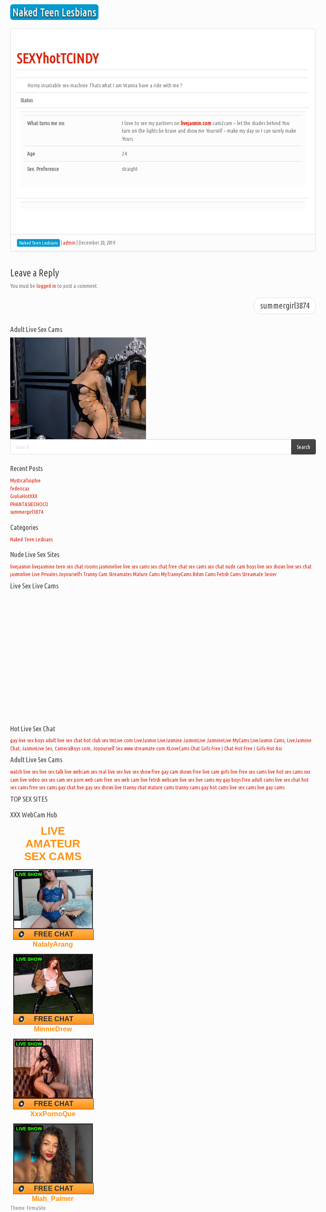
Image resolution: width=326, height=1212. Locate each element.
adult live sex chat (63, 740)
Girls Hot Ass (269, 748)
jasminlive (20, 574)
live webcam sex (81, 772)
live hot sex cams (285, 772)
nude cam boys (240, 566)
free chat (178, 566)
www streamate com (144, 748)
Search (303, 447)
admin (69, 242)
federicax (19, 488)
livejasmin (20, 566)
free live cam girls (211, 772)
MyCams (241, 740)
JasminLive (194, 740)
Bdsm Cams (204, 574)
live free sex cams (248, 772)
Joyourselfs (70, 574)
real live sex (110, 772)
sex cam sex (61, 780)
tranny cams (187, 787)
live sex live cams (197, 780)
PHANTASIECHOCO (29, 504)
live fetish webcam (159, 780)
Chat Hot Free (238, 748)
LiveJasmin (145, 740)
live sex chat (299, 566)
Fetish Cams (229, 574)
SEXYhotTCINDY (58, 58)
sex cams (197, 566)
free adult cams (258, 780)
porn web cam (88, 780)
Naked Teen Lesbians (31, 539)
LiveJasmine (169, 740)
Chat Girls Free (205, 748)
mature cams (161, 787)
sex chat (159, 566)
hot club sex (96, 740)
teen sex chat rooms (77, 566)
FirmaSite (36, 1208)
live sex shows (271, 566)
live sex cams (136, 566)
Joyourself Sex (108, 748)
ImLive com (121, 740)
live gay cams (270, 787)
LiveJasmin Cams (267, 740)
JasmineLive (219, 740)
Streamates (120, 574)
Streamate (252, 574)
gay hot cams (214, 787)
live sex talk (51, 772)
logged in (46, 286)
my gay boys (228, 780)
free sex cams (43, 787)
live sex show (137, 772)
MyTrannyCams (176, 574)
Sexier (270, 574)
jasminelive (110, 566)
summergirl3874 (284, 305)
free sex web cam (121, 780)
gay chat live (71, 787)
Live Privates (44, 574)
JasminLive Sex (37, 748)
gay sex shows (99, 787)
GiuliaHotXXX (23, 496)
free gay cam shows (171, 772)
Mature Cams (146, 574)
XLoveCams (177, 748)
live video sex (34, 780)
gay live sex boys (27, 740)
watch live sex (24, 772)
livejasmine (43, 566)
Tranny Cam (95, 574)
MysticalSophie (25, 480)
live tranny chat (130, 787)
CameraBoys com (72, 748)
